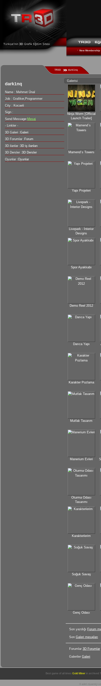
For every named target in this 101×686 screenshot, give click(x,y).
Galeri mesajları (87, 637)
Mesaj (31, 119)
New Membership (89, 50)
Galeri (86, 656)
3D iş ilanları (29, 146)
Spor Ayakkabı (81, 267)
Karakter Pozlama (81, 382)
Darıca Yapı (81, 344)
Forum (28, 139)
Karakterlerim (81, 536)
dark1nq (73, 69)
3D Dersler (29, 152)
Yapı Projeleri (81, 190)
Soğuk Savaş (81, 574)
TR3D (57, 69)
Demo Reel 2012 (81, 305)
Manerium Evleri (81, 459)
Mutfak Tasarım (81, 421)
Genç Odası (81, 612)
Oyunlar (23, 159)
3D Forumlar (91, 649)
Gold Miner (78, 673)
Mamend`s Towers (81, 152)
